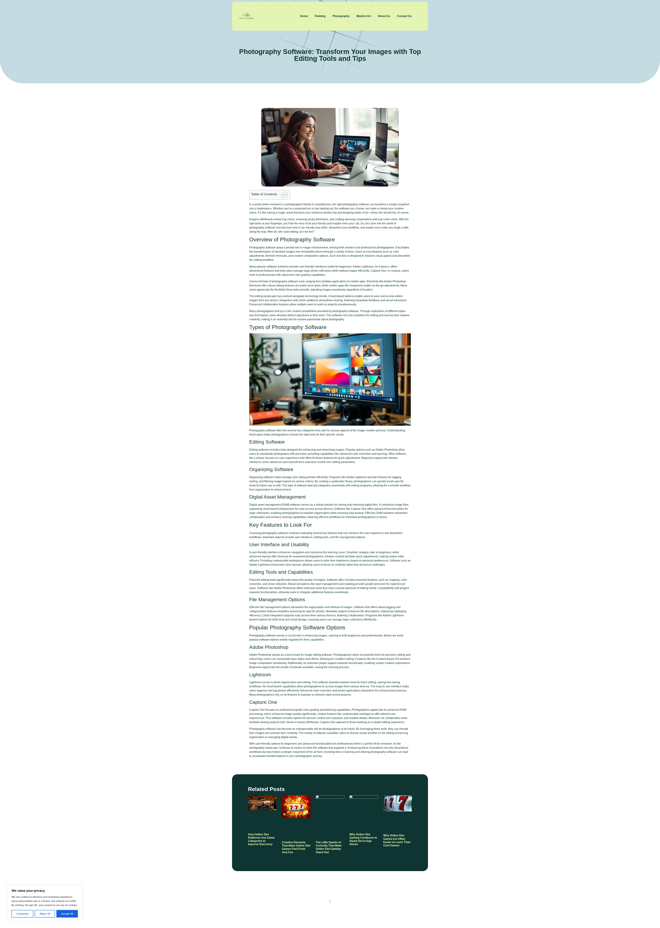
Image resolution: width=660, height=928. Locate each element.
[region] (44, 903)
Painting (320, 16)
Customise (22, 913)
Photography (341, 16)
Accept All (67, 913)
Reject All (45, 913)
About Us (384, 16)
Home (304, 16)
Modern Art (363, 16)
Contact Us (404, 16)
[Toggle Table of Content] (283, 195)
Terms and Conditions (363, 912)
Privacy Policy (332, 912)
